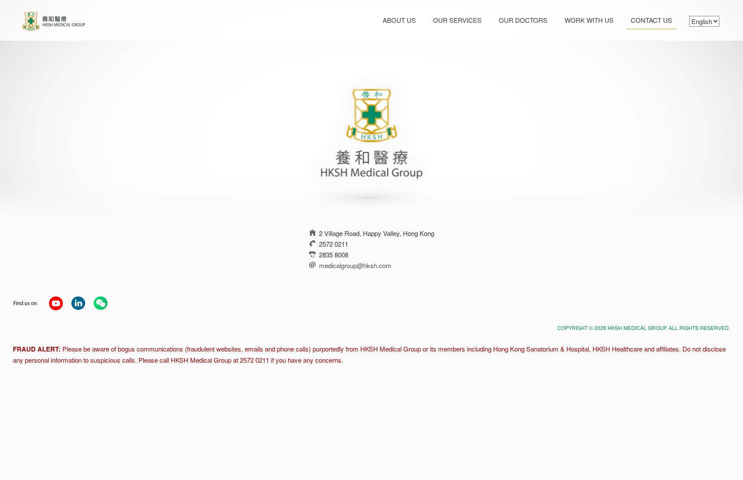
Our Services (457, 19)
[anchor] (56, 302)
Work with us (589, 19)
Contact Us (651, 19)
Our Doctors (523, 19)
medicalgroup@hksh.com (355, 265)
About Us (399, 19)
